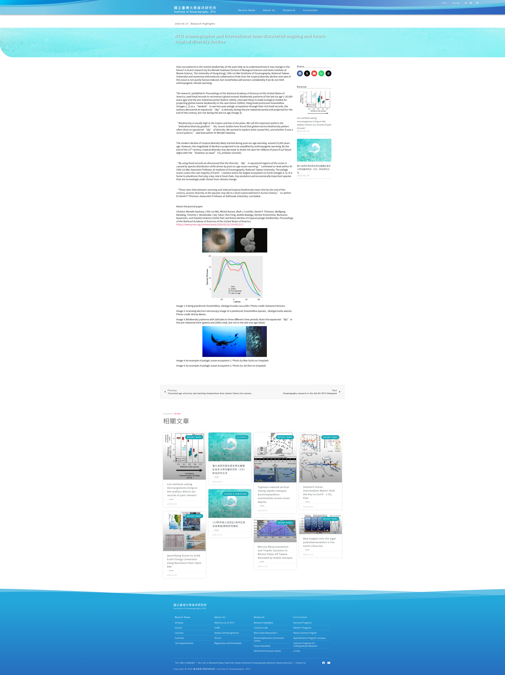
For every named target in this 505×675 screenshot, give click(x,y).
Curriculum (310, 10)
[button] (477, 3)
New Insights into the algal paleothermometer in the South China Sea (319, 542)
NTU (444, 2)
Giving (456, 2)
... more (170, 499)
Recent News (246, 10)
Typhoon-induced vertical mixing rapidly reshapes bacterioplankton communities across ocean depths (274, 494)
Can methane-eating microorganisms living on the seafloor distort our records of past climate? (314, 123)
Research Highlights (203, 23)
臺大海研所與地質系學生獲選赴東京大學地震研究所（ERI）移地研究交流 (314, 169)
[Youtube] (328, 663)
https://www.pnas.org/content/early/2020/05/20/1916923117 (210, 224)
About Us (269, 10)
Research (289, 10)
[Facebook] (323, 663)
